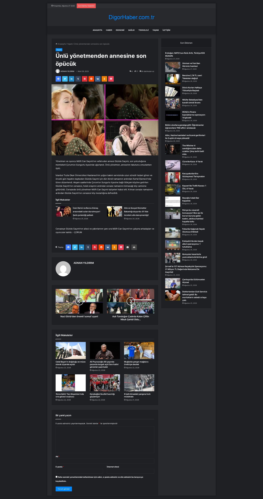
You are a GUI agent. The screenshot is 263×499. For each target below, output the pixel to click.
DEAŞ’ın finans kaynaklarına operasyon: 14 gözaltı (193, 115)
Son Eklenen (186, 43)
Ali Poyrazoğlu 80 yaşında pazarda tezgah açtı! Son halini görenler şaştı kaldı (104, 364)
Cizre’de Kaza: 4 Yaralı (192, 161)
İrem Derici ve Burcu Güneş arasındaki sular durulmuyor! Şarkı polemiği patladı (86, 211)
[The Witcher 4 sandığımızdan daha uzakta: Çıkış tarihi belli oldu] (172, 149)
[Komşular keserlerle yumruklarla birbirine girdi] (172, 258)
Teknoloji (143, 30)
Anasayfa (97, 30)
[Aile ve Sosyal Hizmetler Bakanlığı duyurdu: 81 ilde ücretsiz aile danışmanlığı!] (114, 211)
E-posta (60, 467)
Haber (109, 30)
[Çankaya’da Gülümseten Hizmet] (172, 283)
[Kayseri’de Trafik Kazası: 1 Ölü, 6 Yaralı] (172, 189)
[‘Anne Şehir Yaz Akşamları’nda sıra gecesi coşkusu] (71, 382)
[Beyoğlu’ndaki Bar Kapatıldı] (172, 202)
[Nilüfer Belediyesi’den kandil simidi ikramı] (172, 103)
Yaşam (155, 30)
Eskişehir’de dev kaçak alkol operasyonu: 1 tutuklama (192, 244)
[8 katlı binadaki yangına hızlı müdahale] (139, 382)
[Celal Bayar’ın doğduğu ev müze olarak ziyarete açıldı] (71, 350)
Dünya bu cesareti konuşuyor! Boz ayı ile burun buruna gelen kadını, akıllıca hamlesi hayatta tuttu (192, 216)
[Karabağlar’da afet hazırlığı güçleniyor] (105, 382)
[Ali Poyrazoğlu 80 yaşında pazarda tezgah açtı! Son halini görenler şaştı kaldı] (105, 350)
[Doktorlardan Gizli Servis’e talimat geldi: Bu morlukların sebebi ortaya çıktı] (172, 295)
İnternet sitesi (113, 467)
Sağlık (131, 30)
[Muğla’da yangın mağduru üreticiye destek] (139, 350)
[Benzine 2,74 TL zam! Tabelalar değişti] (172, 79)
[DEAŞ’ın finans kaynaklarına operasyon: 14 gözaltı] (172, 116)
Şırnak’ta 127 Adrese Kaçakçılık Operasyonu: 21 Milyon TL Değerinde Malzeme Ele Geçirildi (186, 269)
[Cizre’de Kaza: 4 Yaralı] (172, 165)
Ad (57, 456)
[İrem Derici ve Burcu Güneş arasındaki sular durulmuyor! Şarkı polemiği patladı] (63, 211)
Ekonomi (120, 30)
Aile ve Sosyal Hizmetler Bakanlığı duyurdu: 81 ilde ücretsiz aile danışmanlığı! (136, 211)
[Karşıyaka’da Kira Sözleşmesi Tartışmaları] (172, 177)
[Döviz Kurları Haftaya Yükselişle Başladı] (172, 91)
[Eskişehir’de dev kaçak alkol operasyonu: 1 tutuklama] (172, 245)
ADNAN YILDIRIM (67, 71)
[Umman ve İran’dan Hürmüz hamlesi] (172, 67)
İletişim (166, 30)
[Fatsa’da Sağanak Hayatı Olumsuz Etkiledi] (172, 233)
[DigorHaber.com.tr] (131, 17)
